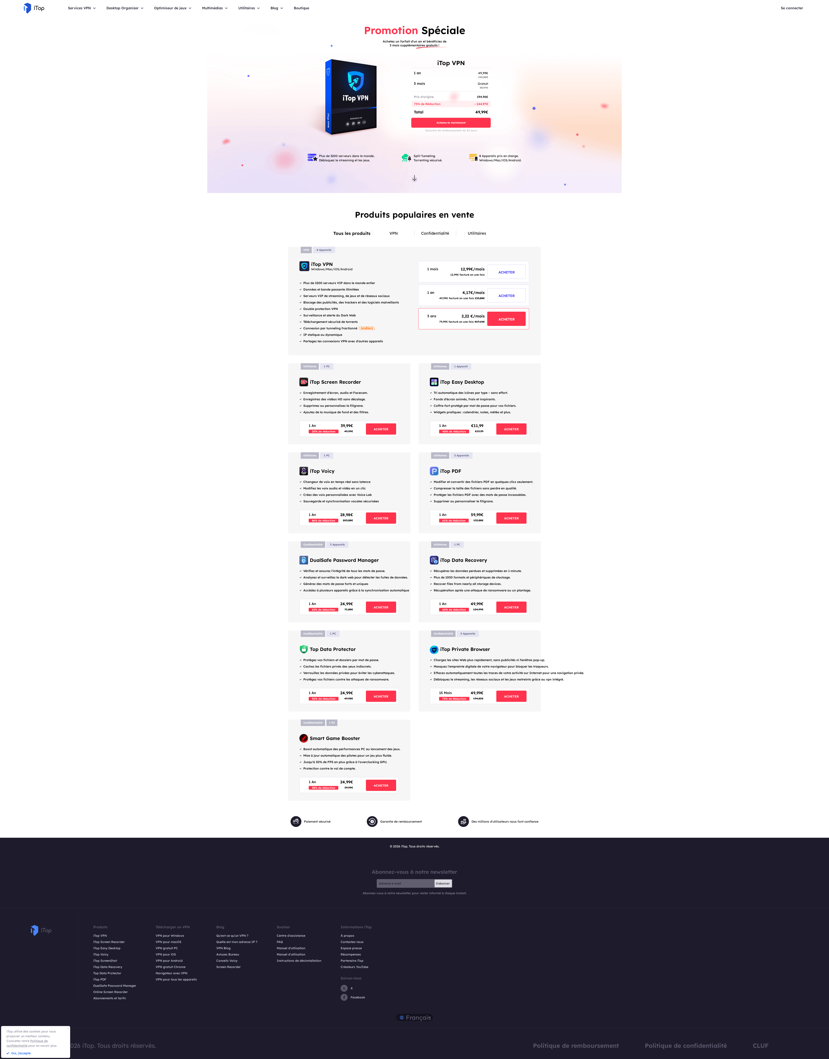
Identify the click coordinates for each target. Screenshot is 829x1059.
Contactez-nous (352, 942)
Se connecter (792, 8)
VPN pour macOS (168, 942)
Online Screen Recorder (110, 992)
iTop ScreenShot (105, 961)
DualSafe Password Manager (114, 986)
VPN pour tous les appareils (176, 979)
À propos (347, 936)
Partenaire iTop (352, 961)
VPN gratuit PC (167, 948)
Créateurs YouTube (354, 967)
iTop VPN (100, 936)
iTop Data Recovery (107, 967)
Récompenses (351, 954)
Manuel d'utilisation (291, 948)
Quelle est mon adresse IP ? (236, 942)
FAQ (280, 942)
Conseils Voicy (226, 961)
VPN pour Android (169, 961)
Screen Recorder (228, 967)
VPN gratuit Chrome (170, 967)
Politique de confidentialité (686, 1045)
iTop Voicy (100, 954)
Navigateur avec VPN (171, 973)
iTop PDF (99, 979)
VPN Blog (223, 948)
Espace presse (351, 948)
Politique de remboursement (576, 1045)
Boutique (301, 8)
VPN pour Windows (170, 936)
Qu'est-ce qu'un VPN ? (232, 936)
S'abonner (443, 883)
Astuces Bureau (227, 954)
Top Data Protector (107, 973)
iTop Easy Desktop (106, 948)
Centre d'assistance (291, 936)
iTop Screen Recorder (109, 942)
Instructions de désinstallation (299, 961)
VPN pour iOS (166, 954)
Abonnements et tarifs (109, 998)
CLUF (761, 1045)
